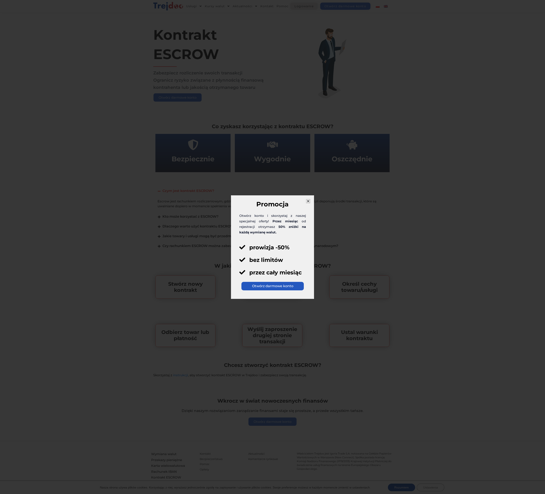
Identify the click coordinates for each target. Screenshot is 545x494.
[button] (308, 201)
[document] (272, 247)
